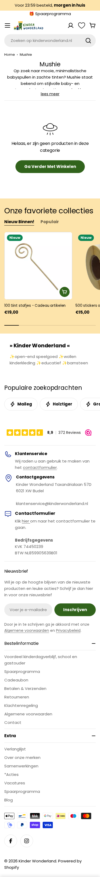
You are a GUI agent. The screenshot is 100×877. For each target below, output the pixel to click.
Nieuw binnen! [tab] (19, 221)
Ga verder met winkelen (50, 166)
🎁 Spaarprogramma (50, 13)
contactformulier (40, 467)
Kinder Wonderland (37, 861)
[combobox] (50, 40)
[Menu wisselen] (7, 25)
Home (9, 54)
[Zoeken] (88, 40)
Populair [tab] (50, 221)
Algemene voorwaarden (26, 630)
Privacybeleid (68, 630)
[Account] (70, 25)
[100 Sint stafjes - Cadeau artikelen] (38, 266)
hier (26, 521)
